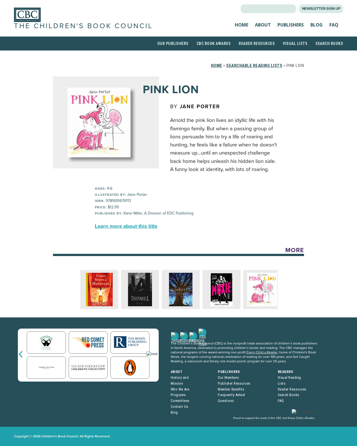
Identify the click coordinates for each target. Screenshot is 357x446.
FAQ (333, 25)
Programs (178, 395)
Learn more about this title (126, 226)
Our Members (228, 377)
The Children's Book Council (83, 26)
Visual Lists (295, 43)
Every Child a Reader (262, 352)
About (263, 25)
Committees (180, 401)
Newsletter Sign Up (321, 8)
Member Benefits (231, 389)
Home (241, 25)
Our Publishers (173, 43)
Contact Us (179, 406)
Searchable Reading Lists (254, 65)
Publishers (291, 25)
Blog (316, 25)
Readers (285, 372)
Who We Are (180, 389)
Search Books (329, 43)
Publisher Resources (234, 383)
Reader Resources (257, 43)
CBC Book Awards (214, 43)
